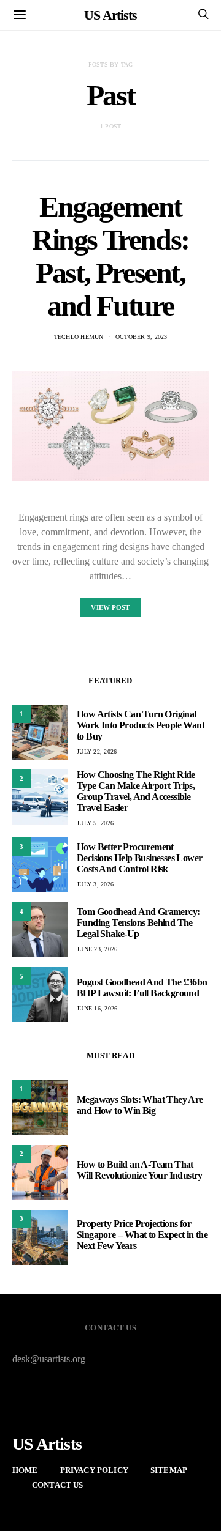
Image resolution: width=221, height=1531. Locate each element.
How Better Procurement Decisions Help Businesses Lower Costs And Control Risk (139, 858)
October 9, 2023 (141, 336)
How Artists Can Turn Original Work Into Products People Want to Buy (140, 725)
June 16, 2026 (97, 1008)
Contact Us (57, 1484)
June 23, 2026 (97, 949)
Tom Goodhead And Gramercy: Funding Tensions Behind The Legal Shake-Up (138, 922)
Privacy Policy (94, 1470)
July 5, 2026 (95, 823)
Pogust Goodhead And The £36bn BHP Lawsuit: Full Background (142, 987)
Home (25, 1470)
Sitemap (168, 1470)
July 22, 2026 (97, 751)
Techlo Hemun (79, 336)
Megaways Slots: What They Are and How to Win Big (140, 1105)
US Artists (110, 15)
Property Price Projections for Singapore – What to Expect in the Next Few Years (142, 1234)
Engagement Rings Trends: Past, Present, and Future (110, 256)
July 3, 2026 (95, 884)
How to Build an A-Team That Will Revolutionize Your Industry (140, 1170)
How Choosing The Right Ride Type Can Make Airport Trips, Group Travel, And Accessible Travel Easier (136, 791)
